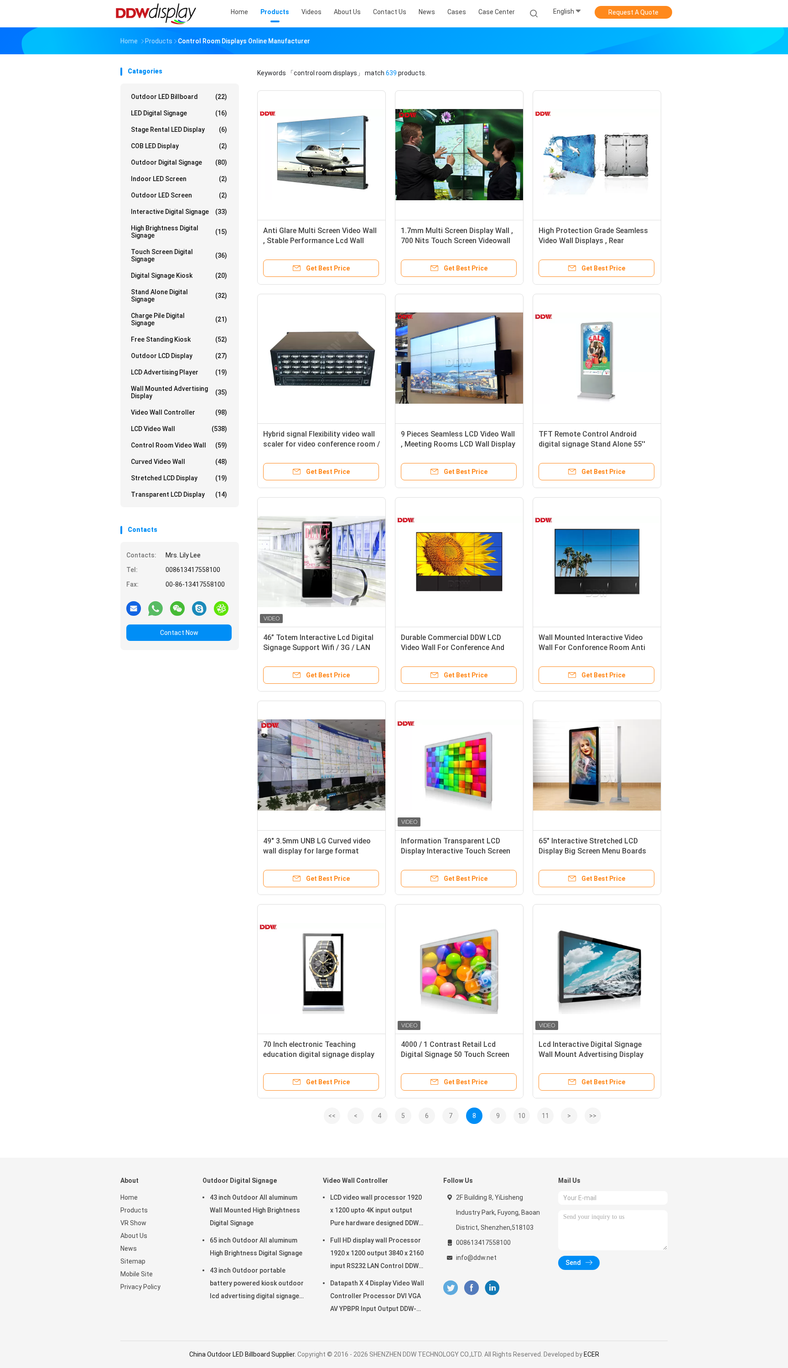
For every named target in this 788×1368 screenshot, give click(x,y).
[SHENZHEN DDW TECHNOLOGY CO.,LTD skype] (199, 608)
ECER (591, 1354)
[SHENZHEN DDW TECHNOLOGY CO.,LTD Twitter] (450, 1288)
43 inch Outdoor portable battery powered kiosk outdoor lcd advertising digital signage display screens (257, 1284)
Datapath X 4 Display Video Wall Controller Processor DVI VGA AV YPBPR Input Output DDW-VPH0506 (377, 1297)
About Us (133, 1235)
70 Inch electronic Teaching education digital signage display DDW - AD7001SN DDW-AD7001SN (319, 1054)
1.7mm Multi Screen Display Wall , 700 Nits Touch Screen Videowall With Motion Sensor (457, 240)
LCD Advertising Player (179, 372)
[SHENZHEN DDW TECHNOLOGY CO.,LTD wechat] (177, 608)
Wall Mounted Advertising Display (179, 392)
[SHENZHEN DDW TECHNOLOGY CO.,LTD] (156, 14)
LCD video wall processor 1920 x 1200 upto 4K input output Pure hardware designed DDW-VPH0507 (376, 1211)
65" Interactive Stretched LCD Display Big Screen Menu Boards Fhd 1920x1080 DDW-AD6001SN (592, 851)
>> (592, 1115)
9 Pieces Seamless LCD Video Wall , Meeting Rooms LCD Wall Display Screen (458, 444)
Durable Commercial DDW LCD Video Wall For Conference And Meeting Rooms (452, 647)
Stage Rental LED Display (179, 129)
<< (332, 1115)
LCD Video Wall (179, 428)
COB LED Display (179, 146)
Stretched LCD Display (179, 478)
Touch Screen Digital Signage (179, 255)
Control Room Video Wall (179, 445)
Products (134, 1210)
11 (545, 1115)
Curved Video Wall (179, 461)
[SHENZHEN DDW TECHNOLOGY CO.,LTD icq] (221, 608)
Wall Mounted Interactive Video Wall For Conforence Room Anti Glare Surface (592, 647)
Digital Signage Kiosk (179, 275)
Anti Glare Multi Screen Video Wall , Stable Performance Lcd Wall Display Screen (320, 240)
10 (521, 1115)
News (128, 1248)
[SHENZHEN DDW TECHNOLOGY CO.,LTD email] (133, 608)
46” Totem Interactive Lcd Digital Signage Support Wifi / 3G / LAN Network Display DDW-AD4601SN (318, 647)
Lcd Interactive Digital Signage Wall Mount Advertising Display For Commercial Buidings (591, 1054)
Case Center (496, 12)
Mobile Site (136, 1274)
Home (129, 1197)
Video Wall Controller (179, 412)
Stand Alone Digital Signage (179, 295)
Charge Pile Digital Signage (179, 319)
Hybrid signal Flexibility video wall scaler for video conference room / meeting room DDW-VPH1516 (321, 444)
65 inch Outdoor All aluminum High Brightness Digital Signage (256, 1247)
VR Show (133, 1223)
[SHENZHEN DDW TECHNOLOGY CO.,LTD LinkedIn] (492, 1288)
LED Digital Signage (179, 113)
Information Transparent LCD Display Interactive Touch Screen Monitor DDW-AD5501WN (455, 851)
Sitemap (132, 1261)
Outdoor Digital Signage (179, 162)
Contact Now (179, 632)
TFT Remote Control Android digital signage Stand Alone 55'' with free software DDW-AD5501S (595, 444)
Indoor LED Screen (179, 178)
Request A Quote (633, 12)
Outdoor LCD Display (179, 355)
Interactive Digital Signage (179, 211)
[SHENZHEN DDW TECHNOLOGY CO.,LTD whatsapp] (155, 608)
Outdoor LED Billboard (179, 96)
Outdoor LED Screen (179, 195)
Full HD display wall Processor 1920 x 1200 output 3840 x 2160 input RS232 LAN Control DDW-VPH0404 (377, 1254)
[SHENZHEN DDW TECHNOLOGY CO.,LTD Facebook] (471, 1288)
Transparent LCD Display (179, 494)
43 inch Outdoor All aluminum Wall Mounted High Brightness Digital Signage (255, 1210)
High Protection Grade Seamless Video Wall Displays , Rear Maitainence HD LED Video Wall (593, 240)
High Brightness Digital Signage (179, 231)
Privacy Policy (140, 1286)
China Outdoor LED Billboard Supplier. (243, 1354)
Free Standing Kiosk (179, 339)
